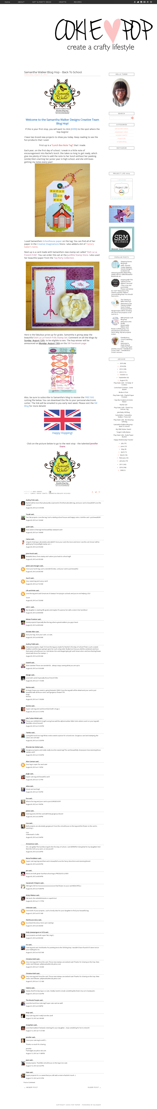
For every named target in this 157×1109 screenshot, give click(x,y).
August (122, 380)
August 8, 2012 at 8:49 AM (34, 613)
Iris (27, 945)
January (122, 461)
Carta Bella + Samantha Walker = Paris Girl (123, 416)
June (122, 446)
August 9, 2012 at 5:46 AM (34, 926)
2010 (121, 467)
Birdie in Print (123, 392)
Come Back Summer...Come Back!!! (123, 388)
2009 (121, 470)
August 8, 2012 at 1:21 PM (34, 780)
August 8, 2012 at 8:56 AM (34, 625)
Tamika (28, 733)
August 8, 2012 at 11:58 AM (35, 699)
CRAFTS (62, 2)
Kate (27, 1072)
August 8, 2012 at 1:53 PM (34, 792)
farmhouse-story (32, 920)
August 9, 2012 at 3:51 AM (34, 913)
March (122, 455)
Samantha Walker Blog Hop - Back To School (123, 425)
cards (33, 493)
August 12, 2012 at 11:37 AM (35, 1031)
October (123, 375)
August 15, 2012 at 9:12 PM (35, 1078)
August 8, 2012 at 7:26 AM (34, 600)
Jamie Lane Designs (33, 566)
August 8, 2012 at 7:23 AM (34, 584)
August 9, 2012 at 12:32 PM (35, 994)
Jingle (28, 774)
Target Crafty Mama (123, 432)
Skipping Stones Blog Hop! (126, 262)
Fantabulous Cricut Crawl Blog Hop (126, 339)
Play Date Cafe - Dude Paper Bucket (123, 436)
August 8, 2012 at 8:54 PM (34, 876)
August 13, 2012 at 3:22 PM (35, 1066)
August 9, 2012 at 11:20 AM (35, 967)
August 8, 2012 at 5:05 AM (34, 559)
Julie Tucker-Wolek (32, 718)
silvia (28, 786)
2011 (121, 464)
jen (27, 871)
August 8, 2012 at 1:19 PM (34, 767)
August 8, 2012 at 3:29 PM (34, 852)
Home (7, 2)
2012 (121, 372)
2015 (121, 363)
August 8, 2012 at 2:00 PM (34, 816)
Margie (28, 675)
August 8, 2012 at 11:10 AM (35, 681)
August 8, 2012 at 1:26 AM (34, 520)
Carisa (28, 539)
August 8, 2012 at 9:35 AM (34, 656)
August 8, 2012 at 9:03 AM (34, 637)
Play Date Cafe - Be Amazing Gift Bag (123, 421)
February (122, 458)
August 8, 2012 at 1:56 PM (34, 804)
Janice (28, 811)
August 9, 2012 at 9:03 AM (34, 938)
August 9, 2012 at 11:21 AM (35, 981)
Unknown (29, 908)
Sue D (28, 578)
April (122, 452)
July (122, 443)
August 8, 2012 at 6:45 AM (34, 572)
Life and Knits (30, 590)
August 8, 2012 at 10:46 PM (35, 889)
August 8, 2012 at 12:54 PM (35, 755)
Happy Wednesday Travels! (123, 440)
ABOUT (21, 2)
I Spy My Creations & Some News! (123, 401)
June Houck (30, 553)
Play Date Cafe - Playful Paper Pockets (123, 396)
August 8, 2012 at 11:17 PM (35, 901)
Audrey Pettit (30, 644)
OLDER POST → (94, 1087)
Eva (27, 798)
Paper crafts (42, 493)
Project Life (121, 138)
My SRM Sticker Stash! (123, 429)
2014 (121, 366)
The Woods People (32, 1000)
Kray (27, 1013)
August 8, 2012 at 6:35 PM (34, 864)
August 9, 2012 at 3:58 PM (34, 1006)
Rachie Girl (123, 405)
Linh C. (28, 607)
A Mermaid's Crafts (32, 834)
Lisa (27, 823)
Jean (27, 1060)
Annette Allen (30, 632)
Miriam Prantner (31, 619)
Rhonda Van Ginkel (32, 747)
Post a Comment (29, 1082)
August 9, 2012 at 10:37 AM (35, 952)
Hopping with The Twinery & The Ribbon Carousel (127, 281)
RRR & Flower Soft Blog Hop (127, 319)
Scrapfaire (29, 1025)
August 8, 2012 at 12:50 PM (35, 740)
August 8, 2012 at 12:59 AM (35, 508)
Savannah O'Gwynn (33, 883)
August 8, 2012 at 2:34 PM (34, 837)
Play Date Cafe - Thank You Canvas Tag (123, 408)
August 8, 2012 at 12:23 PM (35, 726)
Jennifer (28, 1037)
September (123, 377)
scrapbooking (121, 142)
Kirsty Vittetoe (31, 895)
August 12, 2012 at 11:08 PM (35, 1053)
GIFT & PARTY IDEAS (41, 2)
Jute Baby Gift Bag (123, 412)
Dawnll (28, 663)
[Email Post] (50, 491)
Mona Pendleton (32, 858)
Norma (28, 687)
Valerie (28, 988)
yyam (28, 527)
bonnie (28, 706)
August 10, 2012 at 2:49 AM (35, 1018)
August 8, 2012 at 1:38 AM (34, 532)
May (122, 449)
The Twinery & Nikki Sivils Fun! (126, 300)
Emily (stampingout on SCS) (35, 932)
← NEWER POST (31, 1087)
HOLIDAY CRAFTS (121, 135)
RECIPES (78, 2)
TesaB (28, 514)
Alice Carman (30, 761)
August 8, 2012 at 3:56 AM (34, 547)
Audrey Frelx (30, 500)
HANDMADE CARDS (121, 132)
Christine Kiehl (31, 959)
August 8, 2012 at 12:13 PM (35, 712)
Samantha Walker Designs (59, 493)
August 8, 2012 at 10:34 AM (35, 668)
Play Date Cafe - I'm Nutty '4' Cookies (123, 384)
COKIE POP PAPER (73, 1105)
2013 (121, 369)
